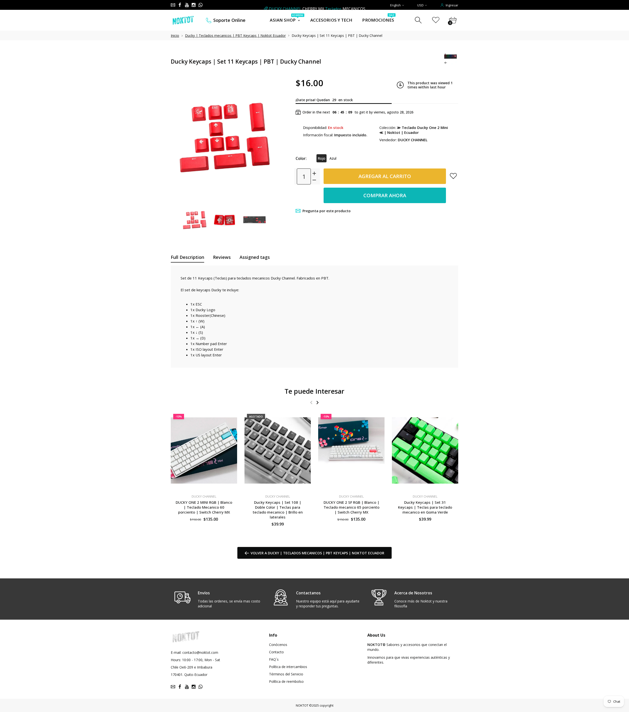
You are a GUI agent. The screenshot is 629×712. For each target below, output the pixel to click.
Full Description (187, 257)
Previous (179, 138)
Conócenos (278, 644)
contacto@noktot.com (200, 652)
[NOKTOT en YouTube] (186, 5)
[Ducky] (195, 220)
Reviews (222, 257)
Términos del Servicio (286, 674)
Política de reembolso (286, 681)
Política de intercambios (288, 666)
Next (270, 138)
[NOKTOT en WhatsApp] (200, 5)
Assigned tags (255, 257)
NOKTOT (302, 705)
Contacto (276, 652)
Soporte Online (229, 20)
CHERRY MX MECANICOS (317, 5)
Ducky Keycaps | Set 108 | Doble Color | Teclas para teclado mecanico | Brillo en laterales (278, 509)
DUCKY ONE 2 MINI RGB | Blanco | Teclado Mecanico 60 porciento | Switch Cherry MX (204, 507)
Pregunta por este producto (326, 211)
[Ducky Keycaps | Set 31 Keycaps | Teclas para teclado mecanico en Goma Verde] (425, 450)
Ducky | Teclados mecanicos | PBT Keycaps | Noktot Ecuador (235, 35)
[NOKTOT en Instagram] (193, 5)
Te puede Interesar (314, 391)
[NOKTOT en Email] (173, 5)
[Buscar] (418, 20)
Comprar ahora (384, 195)
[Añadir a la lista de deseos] (453, 175)
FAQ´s (274, 659)
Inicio (175, 35)
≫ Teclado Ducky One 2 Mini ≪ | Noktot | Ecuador (413, 130)
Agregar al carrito (384, 176)
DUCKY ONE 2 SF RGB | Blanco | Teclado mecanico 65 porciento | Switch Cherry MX (351, 507)
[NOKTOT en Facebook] (179, 5)
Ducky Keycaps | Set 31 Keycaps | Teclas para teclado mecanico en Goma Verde (425, 507)
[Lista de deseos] (435, 20)
